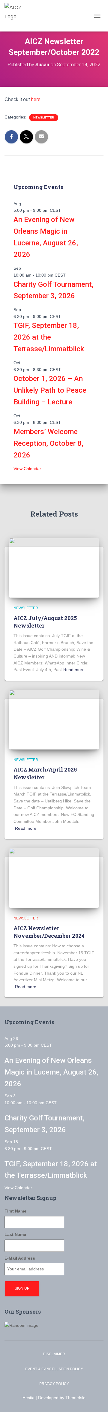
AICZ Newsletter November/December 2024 (49, 932)
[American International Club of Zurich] (19, 15)
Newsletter (43, 117)
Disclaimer (54, 1354)
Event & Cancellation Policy (54, 1369)
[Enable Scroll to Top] (96, 1400)
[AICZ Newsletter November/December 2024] (54, 877)
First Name (15, 1211)
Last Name (15, 1234)
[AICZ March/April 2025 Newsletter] (54, 719)
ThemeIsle (75, 1397)
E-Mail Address (19, 1258)
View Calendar (27, 468)
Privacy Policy (54, 1384)
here (35, 99)
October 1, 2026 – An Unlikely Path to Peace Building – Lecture (50, 390)
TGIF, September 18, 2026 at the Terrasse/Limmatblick (49, 337)
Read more (74, 669)
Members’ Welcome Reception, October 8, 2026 (48, 443)
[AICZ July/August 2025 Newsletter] (54, 567)
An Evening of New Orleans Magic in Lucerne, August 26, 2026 (51, 1072)
